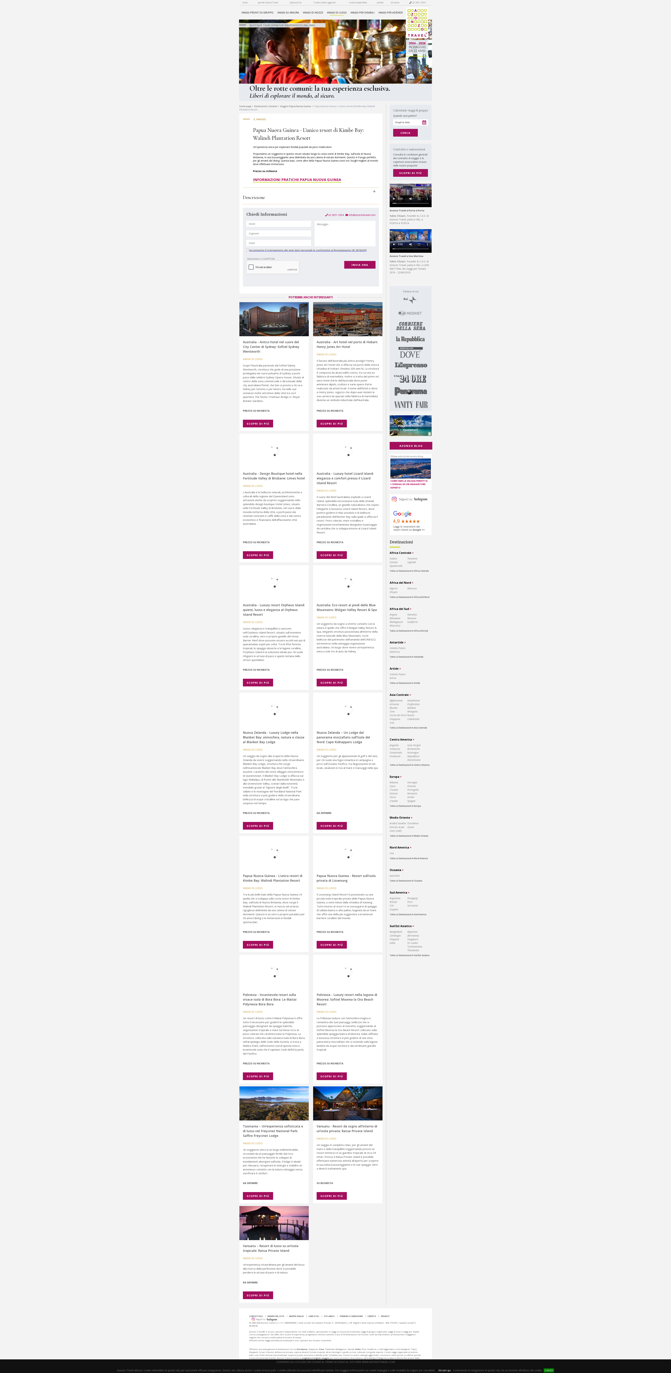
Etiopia (393, 592)
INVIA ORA (360, 265)
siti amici (329, 1316)
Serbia (410, 797)
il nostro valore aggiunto (324, 2)
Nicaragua (413, 752)
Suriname (412, 905)
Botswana (395, 618)
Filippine (394, 939)
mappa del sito (276, 1316)
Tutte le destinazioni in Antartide (406, 656)
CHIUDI (549, 1370)
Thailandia (413, 950)
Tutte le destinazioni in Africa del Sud (409, 630)
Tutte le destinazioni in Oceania (406, 880)
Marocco (412, 588)
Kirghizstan (413, 704)
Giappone (395, 719)
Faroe (393, 797)
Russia (410, 715)
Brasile (393, 902)
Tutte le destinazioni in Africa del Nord (409, 597)
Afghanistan (396, 700)
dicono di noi (295, 2)
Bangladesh (396, 931)
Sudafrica (412, 622)
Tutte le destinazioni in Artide (405, 683)
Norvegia (412, 782)
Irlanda (394, 801)
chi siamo (395, 2)
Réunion (411, 618)
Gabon (393, 558)
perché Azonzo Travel (268, 2)
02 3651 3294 (418, 2)
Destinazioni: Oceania (265, 106)
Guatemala (396, 752)
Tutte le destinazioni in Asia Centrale (408, 727)
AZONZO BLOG (411, 445)
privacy (385, 1316)
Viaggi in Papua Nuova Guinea (296, 106)
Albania (394, 782)
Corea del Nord (398, 715)
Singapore (412, 939)
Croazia (394, 789)
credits (371, 1316)
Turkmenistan (414, 946)
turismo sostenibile (358, 2)
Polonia (411, 786)
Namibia (412, 614)
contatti (380, 2)
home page (245, 106)
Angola (393, 614)
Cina (392, 711)
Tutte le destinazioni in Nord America (409, 858)
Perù (409, 902)
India (392, 943)
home (245, 2)
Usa (392, 853)
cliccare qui (444, 1370)
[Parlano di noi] (411, 348)
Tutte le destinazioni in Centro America (410, 764)
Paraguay (412, 898)
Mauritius (395, 625)
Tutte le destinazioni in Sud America (408, 914)
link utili (314, 1316)
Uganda (411, 562)
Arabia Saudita (398, 823)
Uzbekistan (413, 719)
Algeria (393, 588)
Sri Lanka (412, 943)
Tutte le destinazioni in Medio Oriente (409, 835)
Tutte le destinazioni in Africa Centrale (409, 570)
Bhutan (394, 707)
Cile (392, 905)
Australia (395, 875)
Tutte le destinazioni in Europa (405, 805)
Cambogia (395, 935)
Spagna (411, 801)
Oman (410, 827)
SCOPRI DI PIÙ (410, 173)
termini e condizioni (351, 1316)
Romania (412, 793)
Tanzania (412, 558)
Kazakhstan (413, 700)
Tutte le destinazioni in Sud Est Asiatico (410, 955)
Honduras (395, 756)
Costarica (395, 749)
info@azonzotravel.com (362, 215)
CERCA (405, 132)
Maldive (411, 707)
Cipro (393, 786)
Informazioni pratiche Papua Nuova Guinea (297, 179)
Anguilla (394, 745)
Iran (392, 722)
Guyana (394, 909)
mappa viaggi (296, 1316)
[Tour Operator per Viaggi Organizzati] (417, 37)
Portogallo (413, 789)
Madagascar (396, 622)
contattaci (256, 1316)
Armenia (394, 704)
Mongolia (412, 711)
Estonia (394, 793)
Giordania (413, 823)
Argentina (395, 898)
